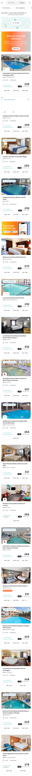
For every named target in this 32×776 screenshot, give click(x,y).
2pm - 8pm (16, 214)
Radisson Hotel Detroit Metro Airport (16, 585)
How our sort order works (15, 14)
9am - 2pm (16, 90)
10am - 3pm (25, 728)
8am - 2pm (7, 90)
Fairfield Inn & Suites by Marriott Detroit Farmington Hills (16, 74)
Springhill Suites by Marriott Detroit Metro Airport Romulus (16, 379)
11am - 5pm (23, 770)
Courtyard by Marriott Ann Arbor (16, 296)
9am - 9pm (16, 600)
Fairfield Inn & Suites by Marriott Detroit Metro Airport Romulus (16, 545)
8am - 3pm (7, 131)
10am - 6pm (25, 90)
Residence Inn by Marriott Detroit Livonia (16, 505)
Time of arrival (6, 8)
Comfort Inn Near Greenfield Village (16, 157)
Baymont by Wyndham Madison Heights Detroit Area (16, 627)
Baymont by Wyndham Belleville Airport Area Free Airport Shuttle (16, 712)
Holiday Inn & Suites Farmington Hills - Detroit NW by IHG (16, 422)
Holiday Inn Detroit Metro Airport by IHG (16, 116)
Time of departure (20, 8)
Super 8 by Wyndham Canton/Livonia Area (16, 463)
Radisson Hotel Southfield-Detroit (16, 257)
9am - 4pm (16, 728)
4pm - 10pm (25, 214)
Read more (16, 48)
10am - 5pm (16, 131)
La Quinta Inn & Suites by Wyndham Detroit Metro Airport (16, 337)
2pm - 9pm (25, 272)
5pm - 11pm (25, 131)
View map (17, 23)
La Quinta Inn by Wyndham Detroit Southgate (16, 669)
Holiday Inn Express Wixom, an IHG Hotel (16, 198)
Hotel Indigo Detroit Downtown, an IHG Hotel (16, 755)
